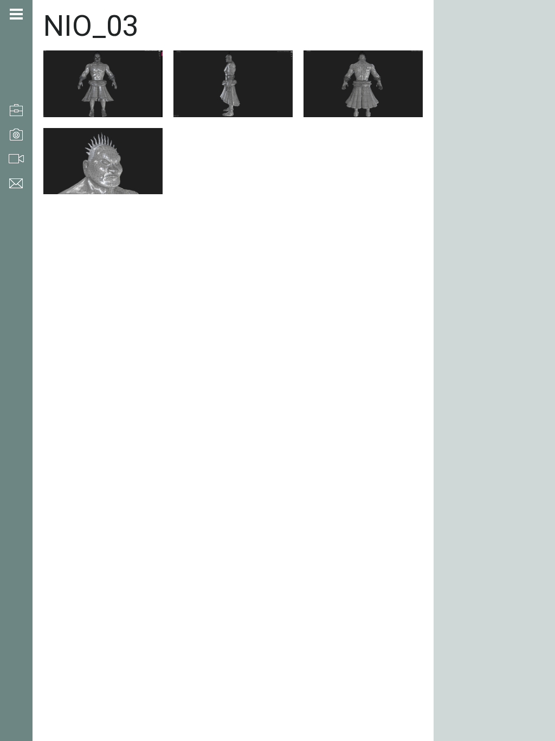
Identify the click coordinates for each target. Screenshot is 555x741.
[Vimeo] (13, 683)
